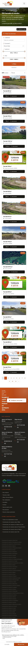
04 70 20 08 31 (21, 426)
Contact (4, 504)
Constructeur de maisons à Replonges (9, 591)
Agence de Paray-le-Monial (7, 420)
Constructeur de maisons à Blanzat (9, 568)
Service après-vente (7, 507)
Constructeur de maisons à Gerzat (9, 596)
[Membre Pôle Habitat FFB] (11, 481)
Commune (7, 37)
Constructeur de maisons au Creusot (9, 606)
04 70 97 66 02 (8, 455)
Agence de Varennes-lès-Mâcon (7, 433)
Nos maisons (6, 492)
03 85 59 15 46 (8, 442)
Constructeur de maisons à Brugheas (9, 551)
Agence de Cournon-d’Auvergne (20, 433)
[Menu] (24, 3)
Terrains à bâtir (6, 495)
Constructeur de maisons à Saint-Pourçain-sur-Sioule (12, 593)
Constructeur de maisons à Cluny (8, 574)
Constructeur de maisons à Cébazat (9, 576)
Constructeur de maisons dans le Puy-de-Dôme (14, 527)
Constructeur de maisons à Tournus (9, 598)
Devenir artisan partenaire (9, 512)
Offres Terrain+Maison (8, 497)
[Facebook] (6, 486)
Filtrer (14, 64)
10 (12, 381)
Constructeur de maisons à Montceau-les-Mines (11, 604)
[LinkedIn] (9, 486)
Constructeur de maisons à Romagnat (9, 553)
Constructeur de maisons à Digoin (9, 617)
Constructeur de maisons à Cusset (9, 608)
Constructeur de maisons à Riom (8, 611)
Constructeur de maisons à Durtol (8, 549)
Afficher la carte (22, 29)
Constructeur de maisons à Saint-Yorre (9, 540)
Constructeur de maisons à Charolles (9, 615)
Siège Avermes (18, 419)
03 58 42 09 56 (8, 428)
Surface (7, 49)
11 (15, 381)
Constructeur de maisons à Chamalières (10, 600)
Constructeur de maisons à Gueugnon (9, 566)
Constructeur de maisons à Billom (8, 572)
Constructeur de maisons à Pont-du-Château (11, 585)
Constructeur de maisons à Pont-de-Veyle (10, 579)
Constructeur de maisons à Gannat (9, 602)
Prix (6, 55)
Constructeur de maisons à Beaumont (9, 583)
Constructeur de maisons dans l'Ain (11, 531)
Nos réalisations (6, 499)
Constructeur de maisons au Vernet (9, 581)
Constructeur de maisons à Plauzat (9, 613)
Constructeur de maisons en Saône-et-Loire (13, 524)
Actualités (5, 502)
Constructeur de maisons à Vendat (9, 555)
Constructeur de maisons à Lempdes (9, 587)
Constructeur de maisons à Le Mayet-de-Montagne (12, 559)
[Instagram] (3, 486)
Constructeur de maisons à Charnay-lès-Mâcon (11, 570)
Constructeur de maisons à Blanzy (9, 546)
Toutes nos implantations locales (10, 519)
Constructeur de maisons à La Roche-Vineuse (11, 544)
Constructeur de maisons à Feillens (9, 589)
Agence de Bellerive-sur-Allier (7, 447)
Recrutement (6, 509)
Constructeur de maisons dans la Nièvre (12, 529)
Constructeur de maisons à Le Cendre (9, 561)
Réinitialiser (14, 67)
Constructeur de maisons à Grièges (9, 557)
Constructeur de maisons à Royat (8, 564)
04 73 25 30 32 (21, 441)
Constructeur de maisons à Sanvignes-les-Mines (12, 542)
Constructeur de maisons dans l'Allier (11, 522)
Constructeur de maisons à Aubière (9, 610)
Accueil (3, 10)
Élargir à (7, 43)
